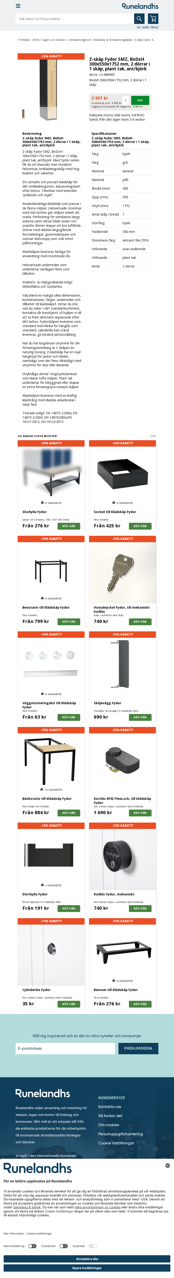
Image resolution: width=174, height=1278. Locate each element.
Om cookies (108, 1125)
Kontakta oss (109, 1106)
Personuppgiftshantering (120, 1134)
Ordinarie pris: (101, 103)
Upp (153, 436)
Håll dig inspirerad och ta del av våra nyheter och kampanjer (87, 1036)
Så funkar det (110, 1115)
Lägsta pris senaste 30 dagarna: (112, 106)
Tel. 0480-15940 (147, 27)
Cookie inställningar (116, 1143)
